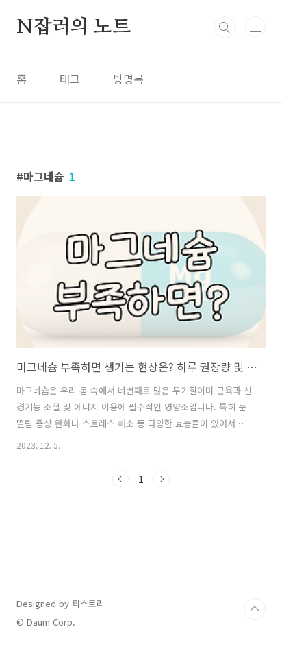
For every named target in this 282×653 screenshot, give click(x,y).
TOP (255, 609)
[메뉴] (255, 26)
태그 (70, 79)
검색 (224, 27)
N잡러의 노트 (73, 27)
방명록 (128, 79)
